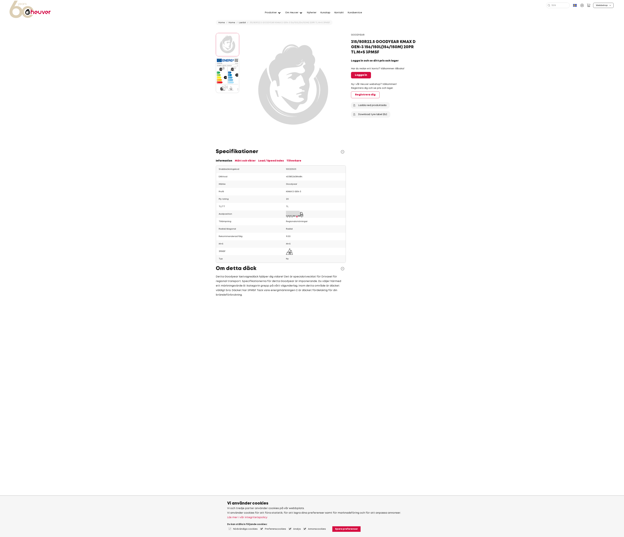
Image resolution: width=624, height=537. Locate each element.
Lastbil (242, 23)
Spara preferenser (346, 529)
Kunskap (325, 13)
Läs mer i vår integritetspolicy (247, 517)
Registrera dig (365, 95)
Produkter (271, 13)
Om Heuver (291, 13)
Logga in (361, 75)
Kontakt (339, 13)
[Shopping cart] (589, 5)
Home (221, 23)
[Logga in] (582, 5)
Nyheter (311, 13)
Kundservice (355, 13)
